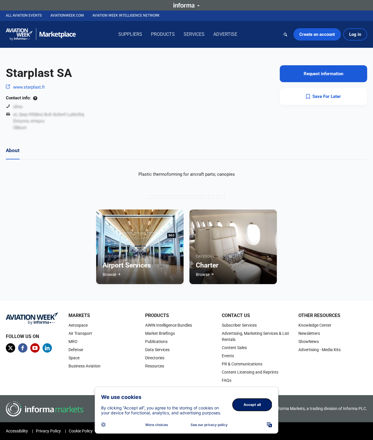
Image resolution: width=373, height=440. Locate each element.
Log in (355, 34)
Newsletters (309, 333)
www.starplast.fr (29, 87)
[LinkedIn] (47, 348)
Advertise (225, 34)
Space (74, 357)
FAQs (226, 380)
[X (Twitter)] (10, 348)
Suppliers (130, 34)
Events (228, 355)
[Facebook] (22, 348)
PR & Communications (242, 364)
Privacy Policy (48, 431)
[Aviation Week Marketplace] (41, 34)
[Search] (285, 34)
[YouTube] (35, 348)
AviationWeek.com (67, 15)
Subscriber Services (239, 325)
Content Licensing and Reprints (250, 372)
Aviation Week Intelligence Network (126, 15)
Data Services (157, 349)
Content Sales (234, 347)
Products (163, 34)
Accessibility (17, 431)
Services (194, 34)
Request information (323, 73)
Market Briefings (160, 333)
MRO (73, 341)
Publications (156, 341)
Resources (154, 366)
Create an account (317, 34)
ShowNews (308, 341)
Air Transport (80, 333)
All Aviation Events (24, 15)
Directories (154, 357)
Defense (75, 349)
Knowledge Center (314, 325)
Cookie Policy (81, 431)
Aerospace (78, 325)
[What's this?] (35, 98)
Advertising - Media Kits (319, 349)
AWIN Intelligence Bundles (168, 325)
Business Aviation (84, 366)
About (13, 150)
